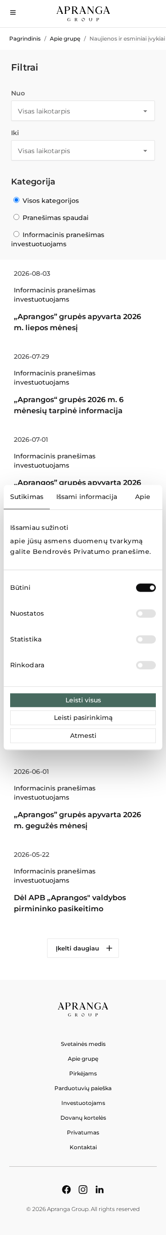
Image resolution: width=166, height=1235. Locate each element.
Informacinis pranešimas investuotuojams (57, 239)
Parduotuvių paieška (83, 1088)
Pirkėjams (83, 1073)
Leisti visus (83, 700)
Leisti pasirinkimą (83, 718)
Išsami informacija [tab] (86, 497)
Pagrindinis (25, 38)
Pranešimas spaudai (55, 218)
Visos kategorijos (50, 200)
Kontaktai (83, 1147)
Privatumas (83, 1132)
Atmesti (83, 736)
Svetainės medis (83, 1043)
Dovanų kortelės (83, 1117)
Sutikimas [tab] (26, 497)
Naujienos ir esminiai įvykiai (127, 38)
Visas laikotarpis (44, 111)
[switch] (146, 614)
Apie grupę (65, 38)
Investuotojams (83, 1102)
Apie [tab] (142, 497)
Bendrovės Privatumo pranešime (91, 551)
